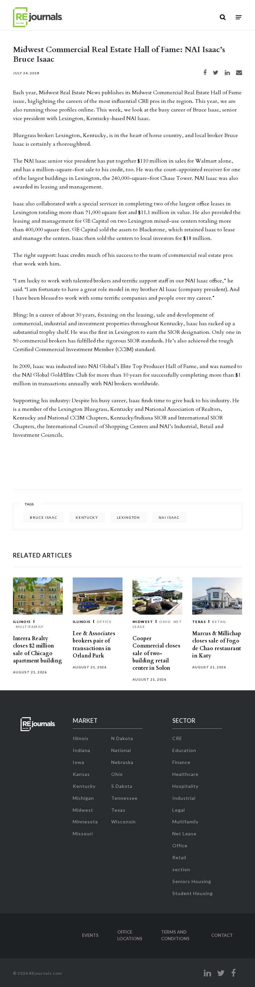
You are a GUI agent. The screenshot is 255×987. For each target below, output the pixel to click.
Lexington (128, 517)
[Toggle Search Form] (222, 17)
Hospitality (185, 786)
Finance (181, 762)
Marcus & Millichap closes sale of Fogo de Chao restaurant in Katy (216, 644)
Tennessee (124, 798)
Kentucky (87, 517)
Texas (199, 622)
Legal (178, 810)
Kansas (81, 774)
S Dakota (121, 786)
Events (90, 935)
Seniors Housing (191, 881)
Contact (222, 935)
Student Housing (192, 893)
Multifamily (30, 627)
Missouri (83, 833)
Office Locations (129, 935)
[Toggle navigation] (238, 17)
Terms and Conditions (175, 935)
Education (184, 750)
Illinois (22, 622)
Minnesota (85, 821)
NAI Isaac (169, 517)
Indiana (81, 750)
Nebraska (122, 762)
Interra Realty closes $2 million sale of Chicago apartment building (37, 649)
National (121, 750)
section (181, 869)
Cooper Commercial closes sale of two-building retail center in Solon (156, 653)
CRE (177, 738)
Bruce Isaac (43, 517)
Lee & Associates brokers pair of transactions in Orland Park (94, 644)
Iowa (78, 762)
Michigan (83, 798)
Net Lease (184, 833)
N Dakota (122, 738)
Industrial (184, 798)
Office (104, 622)
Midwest (142, 622)
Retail (219, 622)
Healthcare (185, 774)
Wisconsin (123, 821)
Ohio (165, 622)
